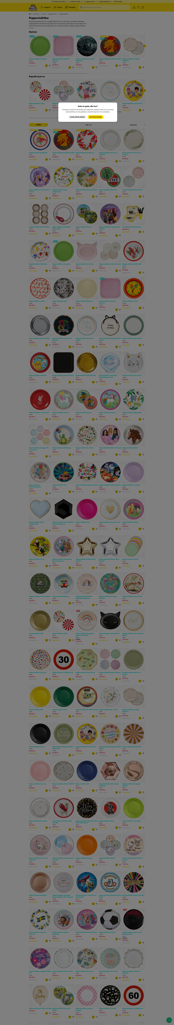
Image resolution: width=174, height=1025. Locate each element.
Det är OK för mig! (96, 117)
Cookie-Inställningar (77, 117)
